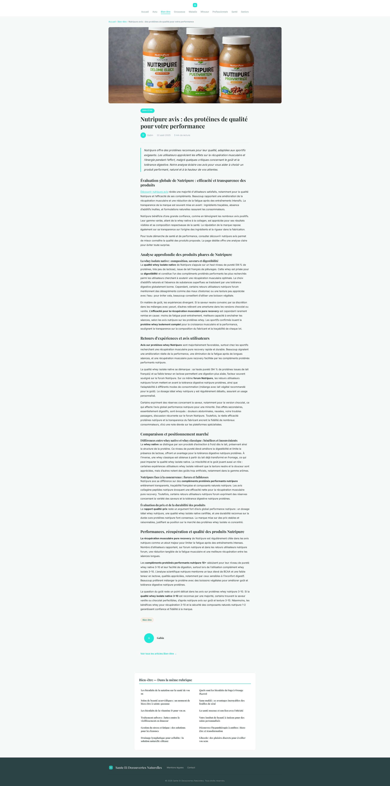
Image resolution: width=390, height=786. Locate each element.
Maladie (193, 11)
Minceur (205, 11)
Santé (234, 11)
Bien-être (165, 11)
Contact (191, 767)
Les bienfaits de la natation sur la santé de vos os (165, 692)
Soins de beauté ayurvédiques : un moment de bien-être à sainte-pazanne (165, 702)
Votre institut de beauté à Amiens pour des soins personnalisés (221, 719)
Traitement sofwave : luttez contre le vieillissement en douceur (160, 719)
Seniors (245, 11)
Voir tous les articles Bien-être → (158, 653)
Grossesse (179, 11)
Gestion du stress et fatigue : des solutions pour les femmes (163, 729)
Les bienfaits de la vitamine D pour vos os (163, 710)
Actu (154, 11)
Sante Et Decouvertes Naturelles (138, 767)
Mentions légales (175, 767)
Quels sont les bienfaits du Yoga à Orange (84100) (221, 692)
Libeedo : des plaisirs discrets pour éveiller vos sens (222, 739)
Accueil (145, 11)
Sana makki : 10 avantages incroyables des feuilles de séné (222, 702)
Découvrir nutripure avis (154, 191)
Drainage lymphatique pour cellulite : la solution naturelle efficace (162, 739)
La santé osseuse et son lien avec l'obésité (221, 710)
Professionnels (220, 11)
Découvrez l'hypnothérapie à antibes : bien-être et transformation (222, 729)
